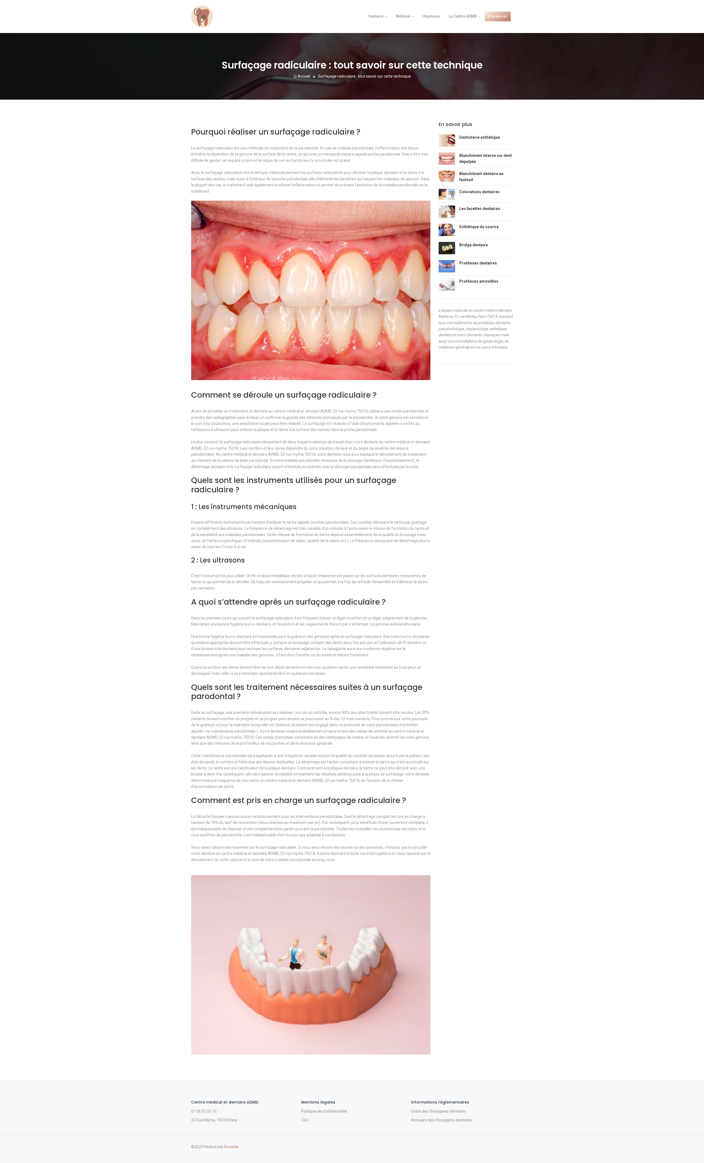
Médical (403, 16)
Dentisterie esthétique (479, 137)
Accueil (303, 76)
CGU (305, 1120)
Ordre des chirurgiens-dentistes (438, 1111)
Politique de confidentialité (324, 1111)
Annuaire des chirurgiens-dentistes (441, 1120)
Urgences (431, 16)
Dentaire (376, 16)
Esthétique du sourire (479, 227)
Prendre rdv (497, 16)
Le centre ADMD (463, 16)
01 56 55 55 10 (203, 1111)
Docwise (231, 1147)
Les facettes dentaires (479, 208)
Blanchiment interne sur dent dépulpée (485, 158)
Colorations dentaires (479, 192)
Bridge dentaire (473, 245)
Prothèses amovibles (478, 281)
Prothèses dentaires (478, 263)
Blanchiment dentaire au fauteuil (481, 176)
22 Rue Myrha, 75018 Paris (214, 1120)
